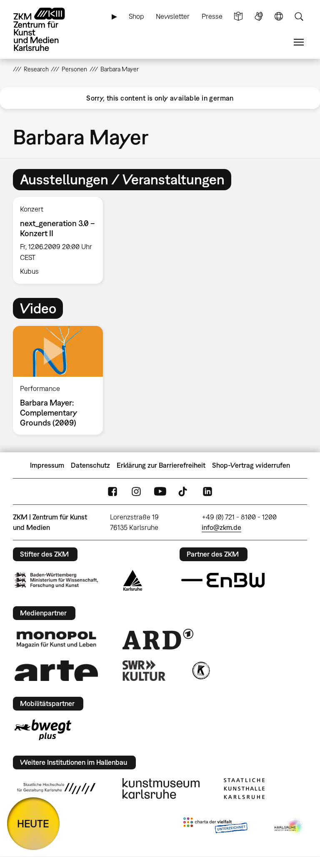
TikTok (183, 491)
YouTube (160, 491)
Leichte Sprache (238, 16)
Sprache (278, 16)
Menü (298, 42)
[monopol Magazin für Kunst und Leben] (56, 639)
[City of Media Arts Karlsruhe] (289, 827)
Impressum (47, 465)
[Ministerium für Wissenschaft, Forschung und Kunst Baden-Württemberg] (56, 580)
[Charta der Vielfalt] (215, 827)
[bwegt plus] (43, 729)
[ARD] (157, 639)
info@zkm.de (221, 527)
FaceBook (112, 491)
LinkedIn (207, 491)
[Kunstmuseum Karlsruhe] (161, 788)
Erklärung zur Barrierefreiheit (161, 465)
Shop (136, 16)
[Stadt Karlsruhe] (132, 580)
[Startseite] (46, 29)
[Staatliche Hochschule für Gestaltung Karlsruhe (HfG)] (56, 789)
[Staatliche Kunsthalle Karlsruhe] (244, 788)
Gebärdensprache (258, 16)
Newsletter (173, 16)
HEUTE (33, 823)
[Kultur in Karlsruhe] (200, 670)
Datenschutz (90, 465)
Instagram (136, 491)
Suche (298, 16)
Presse (212, 16)
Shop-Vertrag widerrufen (251, 465)
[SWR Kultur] (144, 670)
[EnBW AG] (223, 580)
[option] (61, 240)
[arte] (56, 670)
